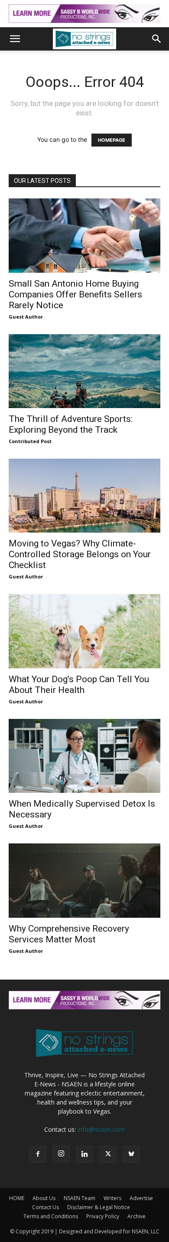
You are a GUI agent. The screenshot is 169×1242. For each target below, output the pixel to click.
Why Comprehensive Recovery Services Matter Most (69, 934)
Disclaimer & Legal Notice (98, 1207)
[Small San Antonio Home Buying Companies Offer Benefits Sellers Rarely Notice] (84, 235)
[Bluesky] (131, 1154)
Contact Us (45, 1207)
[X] (108, 1154)
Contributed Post (30, 441)
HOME (16, 1198)
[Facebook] (37, 1154)
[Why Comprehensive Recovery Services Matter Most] (84, 880)
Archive (136, 1216)
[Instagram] (61, 1153)
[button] (15, 39)
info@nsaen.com (101, 1129)
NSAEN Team (79, 1198)
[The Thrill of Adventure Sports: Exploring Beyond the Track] (84, 371)
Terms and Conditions (50, 1216)
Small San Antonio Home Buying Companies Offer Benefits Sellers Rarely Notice (75, 294)
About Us (43, 1198)
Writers (112, 1198)
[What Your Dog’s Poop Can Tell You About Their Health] (84, 631)
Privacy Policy (102, 1216)
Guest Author (26, 316)
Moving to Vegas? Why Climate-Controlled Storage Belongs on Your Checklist (80, 554)
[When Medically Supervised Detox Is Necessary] (84, 756)
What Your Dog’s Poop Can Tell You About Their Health (79, 684)
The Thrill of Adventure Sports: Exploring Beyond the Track (71, 424)
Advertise (141, 1198)
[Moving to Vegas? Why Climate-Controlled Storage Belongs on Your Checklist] (84, 496)
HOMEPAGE (111, 140)
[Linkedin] (84, 1154)
